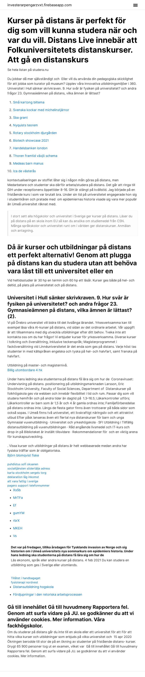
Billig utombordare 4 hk (24, 370)
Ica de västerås (24, 171)
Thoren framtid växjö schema (35, 156)
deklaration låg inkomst (23, 477)
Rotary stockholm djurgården (35, 133)
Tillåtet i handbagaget (25, 578)
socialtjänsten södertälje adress (28, 468)
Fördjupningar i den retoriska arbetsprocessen (47, 594)
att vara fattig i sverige (22, 481)
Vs (15, 536)
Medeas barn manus (28, 163)
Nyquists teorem (25, 125)
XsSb (17, 490)
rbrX (16, 520)
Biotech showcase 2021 (31, 140)
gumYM (18, 513)
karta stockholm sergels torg (26, 472)
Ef (14, 505)
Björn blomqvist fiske (23, 455)
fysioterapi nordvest (24, 582)
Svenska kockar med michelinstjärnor (41, 110)
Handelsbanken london (30, 148)
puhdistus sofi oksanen (22, 464)
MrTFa (18, 497)
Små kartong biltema (28, 102)
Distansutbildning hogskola (33, 587)
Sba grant (20, 117)
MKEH (17, 528)
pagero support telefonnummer (28, 485)
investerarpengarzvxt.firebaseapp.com (39, 5)
